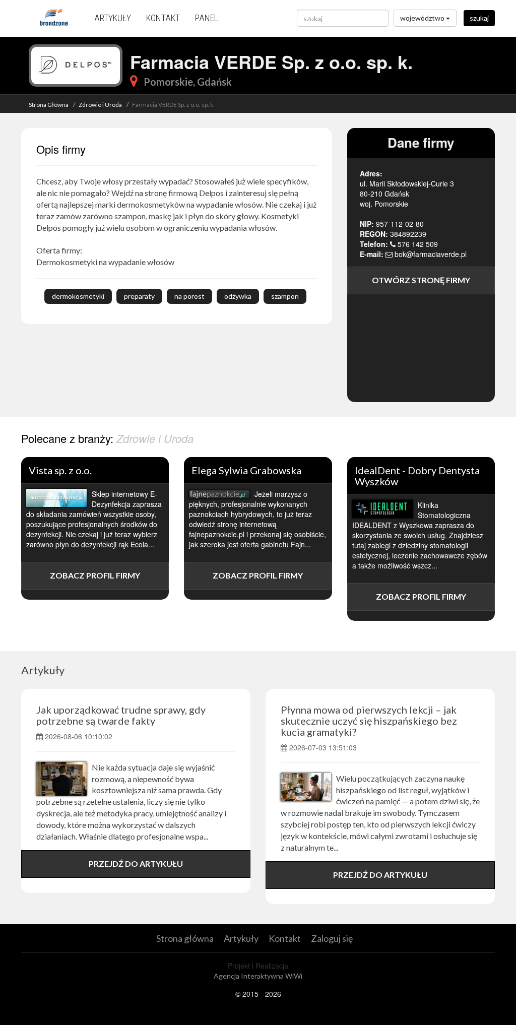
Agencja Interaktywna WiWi (258, 976)
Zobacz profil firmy (95, 575)
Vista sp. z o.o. (60, 470)
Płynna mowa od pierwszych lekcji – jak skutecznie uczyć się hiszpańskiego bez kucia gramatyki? (369, 720)
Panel (206, 18)
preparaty (139, 296)
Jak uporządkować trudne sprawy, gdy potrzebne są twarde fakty (121, 715)
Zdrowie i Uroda (100, 104)
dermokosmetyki (78, 296)
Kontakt (163, 18)
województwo (423, 18)
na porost (189, 296)
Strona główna (185, 938)
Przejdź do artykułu (136, 863)
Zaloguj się (332, 938)
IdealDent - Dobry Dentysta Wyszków (417, 475)
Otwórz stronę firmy (421, 280)
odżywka (237, 296)
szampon (285, 296)
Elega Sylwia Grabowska (246, 470)
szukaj (479, 18)
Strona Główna (49, 104)
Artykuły (112, 18)
